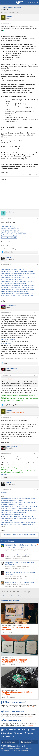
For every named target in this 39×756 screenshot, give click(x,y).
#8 (37, 489)
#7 (37, 453)
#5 (37, 375)
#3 (37, 264)
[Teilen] (35, 23)
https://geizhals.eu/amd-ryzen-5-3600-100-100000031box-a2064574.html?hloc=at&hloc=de (17, 270)
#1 (37, 23)
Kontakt (10, 748)
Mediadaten (17, 748)
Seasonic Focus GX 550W (9, 238)
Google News (7, 733)
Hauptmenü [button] (3, 2)
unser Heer (4, 402)
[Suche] (37, 2)
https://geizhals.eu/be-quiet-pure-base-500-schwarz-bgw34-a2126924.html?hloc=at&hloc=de (18, 290)
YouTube (11, 736)
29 (4, 632)
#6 (37, 417)
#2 (37, 219)
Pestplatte (7, 566)
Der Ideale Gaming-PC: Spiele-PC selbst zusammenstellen (20, 546)
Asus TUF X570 (6, 343)
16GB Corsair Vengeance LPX (10, 230)
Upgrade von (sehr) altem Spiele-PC (18, 555)
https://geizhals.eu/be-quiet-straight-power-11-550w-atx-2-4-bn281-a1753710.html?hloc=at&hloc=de (18, 294)
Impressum (4, 748)
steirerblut (7, 584)
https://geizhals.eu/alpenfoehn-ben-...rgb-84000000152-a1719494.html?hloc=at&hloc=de (17, 515)
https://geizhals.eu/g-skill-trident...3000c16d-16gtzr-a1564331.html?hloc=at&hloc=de (18, 503)
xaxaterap (7, 556)
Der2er (7, 576)
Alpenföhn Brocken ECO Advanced (12, 232)
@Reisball (4, 493)
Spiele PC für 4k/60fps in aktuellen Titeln (20, 582)
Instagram (19, 733)
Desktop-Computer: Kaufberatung (19, 549)
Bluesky (23, 730)
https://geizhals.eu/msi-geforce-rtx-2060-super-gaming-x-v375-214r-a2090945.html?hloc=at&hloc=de (19, 507)
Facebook (33, 730)
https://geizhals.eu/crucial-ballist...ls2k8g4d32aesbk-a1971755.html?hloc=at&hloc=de (18, 274)
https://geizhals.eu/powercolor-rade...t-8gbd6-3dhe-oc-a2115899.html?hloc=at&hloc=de (19, 278)
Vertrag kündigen (5, 750)
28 (4, 665)
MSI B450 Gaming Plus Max (10, 228)
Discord (13, 730)
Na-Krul (7, 549)
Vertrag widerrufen (27, 748)
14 (4, 697)
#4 (37, 312)
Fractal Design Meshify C (9, 236)
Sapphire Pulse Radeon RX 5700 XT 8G (13, 234)
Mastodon (30, 733)
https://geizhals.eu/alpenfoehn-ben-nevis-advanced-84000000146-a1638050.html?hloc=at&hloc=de (18, 286)
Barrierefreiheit (16, 750)
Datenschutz (24, 750)
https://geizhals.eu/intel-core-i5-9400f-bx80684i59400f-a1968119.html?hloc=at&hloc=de (19, 499)
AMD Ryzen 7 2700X (7, 226)
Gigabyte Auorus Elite (8, 339)
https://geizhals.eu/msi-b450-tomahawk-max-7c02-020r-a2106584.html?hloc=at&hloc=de (18, 282)
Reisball (4, 12)
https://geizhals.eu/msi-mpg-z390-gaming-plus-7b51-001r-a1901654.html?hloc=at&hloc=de (18, 511)
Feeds (5, 730)
